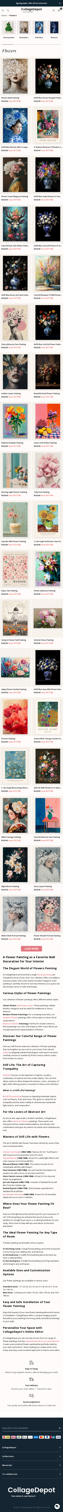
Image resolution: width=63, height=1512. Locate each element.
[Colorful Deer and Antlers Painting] (15, 224)
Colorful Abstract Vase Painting (47, 837)
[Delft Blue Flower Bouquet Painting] (47, 76)
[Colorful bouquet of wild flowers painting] (47, 273)
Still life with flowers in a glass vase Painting (48, 788)
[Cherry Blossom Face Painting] (15, 322)
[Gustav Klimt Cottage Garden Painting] (47, 717)
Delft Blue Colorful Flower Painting (48, 344)
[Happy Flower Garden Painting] (15, 667)
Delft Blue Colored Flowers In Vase (48, 245)
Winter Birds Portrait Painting (13, 935)
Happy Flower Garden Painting (14, 689)
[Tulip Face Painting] (47, 470)
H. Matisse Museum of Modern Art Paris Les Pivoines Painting (48, 147)
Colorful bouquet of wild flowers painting (48, 295)
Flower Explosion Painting (44, 590)
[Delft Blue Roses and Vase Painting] (15, 273)
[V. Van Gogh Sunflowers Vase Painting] (47, 519)
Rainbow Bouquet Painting (12, 443)
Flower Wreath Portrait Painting (47, 935)
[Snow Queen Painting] (47, 864)
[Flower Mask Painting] (15, 76)
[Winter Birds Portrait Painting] (15, 914)
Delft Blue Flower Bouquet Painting (48, 98)
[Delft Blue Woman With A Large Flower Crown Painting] (15, 125)
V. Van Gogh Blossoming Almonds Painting (15, 788)
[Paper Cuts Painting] (15, 569)
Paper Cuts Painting (9, 590)
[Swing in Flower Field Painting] (15, 618)
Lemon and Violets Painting (45, 443)
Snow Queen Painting (43, 886)
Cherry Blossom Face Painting (13, 344)
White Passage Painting (11, 837)
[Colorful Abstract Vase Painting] (47, 815)
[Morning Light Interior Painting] (15, 470)
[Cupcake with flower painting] (15, 519)
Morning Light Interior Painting (14, 492)
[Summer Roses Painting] (47, 618)
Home (4, 15)
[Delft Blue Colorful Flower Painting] (47, 322)
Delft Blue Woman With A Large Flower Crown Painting (15, 147)
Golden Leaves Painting (11, 393)
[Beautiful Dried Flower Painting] (47, 372)
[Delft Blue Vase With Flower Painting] (47, 667)
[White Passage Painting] (15, 815)
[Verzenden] (59, 1428)
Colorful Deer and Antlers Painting (15, 245)
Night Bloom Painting (10, 886)
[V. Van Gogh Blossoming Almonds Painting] (15, 766)
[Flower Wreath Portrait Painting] (47, 914)
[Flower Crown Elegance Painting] (15, 175)
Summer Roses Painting (44, 640)
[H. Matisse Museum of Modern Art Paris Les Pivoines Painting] (47, 125)
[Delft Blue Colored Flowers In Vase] (47, 224)
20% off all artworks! (31, 3)
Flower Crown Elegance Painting (14, 196)
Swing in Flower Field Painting (13, 640)
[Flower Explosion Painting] (47, 569)
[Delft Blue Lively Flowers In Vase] (47, 175)
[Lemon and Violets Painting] (47, 421)
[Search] (8, 10)
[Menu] (2, 10)
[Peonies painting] (15, 717)
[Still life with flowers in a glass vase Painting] (47, 766)
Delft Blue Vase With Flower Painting (48, 689)
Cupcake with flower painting (13, 541)
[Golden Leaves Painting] (15, 372)
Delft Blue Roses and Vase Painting (15, 295)
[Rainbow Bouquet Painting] (15, 421)
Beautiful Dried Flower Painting (47, 393)
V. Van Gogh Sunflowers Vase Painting (48, 541)
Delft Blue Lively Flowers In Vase (47, 196)
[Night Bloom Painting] (15, 864)
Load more (31, 948)
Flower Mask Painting (10, 98)
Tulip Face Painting (42, 492)
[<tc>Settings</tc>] (53, 10)
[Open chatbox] (57, 1506)
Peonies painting (8, 738)
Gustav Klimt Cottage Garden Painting (48, 738)
